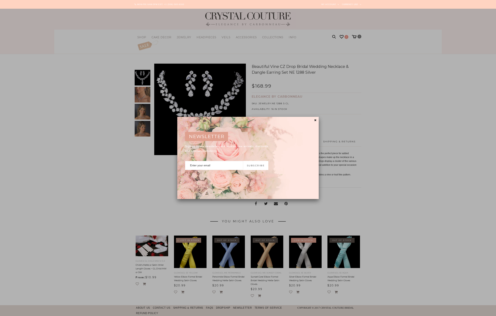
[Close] (315, 120)
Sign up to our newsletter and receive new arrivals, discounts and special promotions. (226, 148)
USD (356, 4)
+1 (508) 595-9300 (174, 4)
